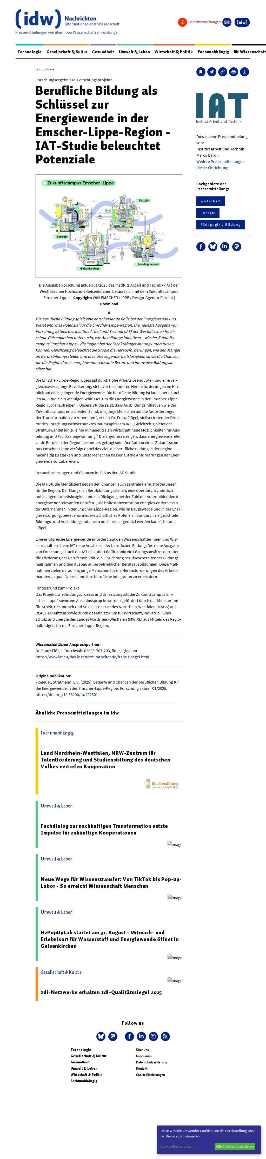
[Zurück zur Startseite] (67, 22)
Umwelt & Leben (134, 52)
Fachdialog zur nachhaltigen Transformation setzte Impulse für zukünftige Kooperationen (104, 829)
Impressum (144, 1056)
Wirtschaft (211, 201)
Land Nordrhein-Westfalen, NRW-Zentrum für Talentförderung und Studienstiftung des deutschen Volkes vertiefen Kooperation (105, 759)
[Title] (222, 71)
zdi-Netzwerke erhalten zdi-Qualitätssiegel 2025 (101, 992)
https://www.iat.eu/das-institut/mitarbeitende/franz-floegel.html (92, 656)
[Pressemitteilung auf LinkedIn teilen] (224, 246)
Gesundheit (103, 52)
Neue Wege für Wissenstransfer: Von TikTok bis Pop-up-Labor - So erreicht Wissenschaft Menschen (111, 882)
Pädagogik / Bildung (221, 224)
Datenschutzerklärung (151, 1062)
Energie (208, 212)
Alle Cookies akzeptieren (235, 1146)
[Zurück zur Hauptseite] (242, 22)
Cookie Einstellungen (150, 1074)
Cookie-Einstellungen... (178, 1146)
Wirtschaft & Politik (174, 52)
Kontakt (141, 1068)
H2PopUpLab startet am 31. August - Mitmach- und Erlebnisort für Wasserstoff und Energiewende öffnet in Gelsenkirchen (110, 939)
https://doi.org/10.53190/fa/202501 (67, 694)
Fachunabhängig (213, 52)
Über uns (142, 1050)
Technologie (30, 52)
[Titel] (200, 71)
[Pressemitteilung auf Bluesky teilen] (212, 246)
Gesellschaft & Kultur (66, 52)
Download (109, 303)
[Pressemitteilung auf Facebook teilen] (200, 246)
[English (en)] (226, 22)
